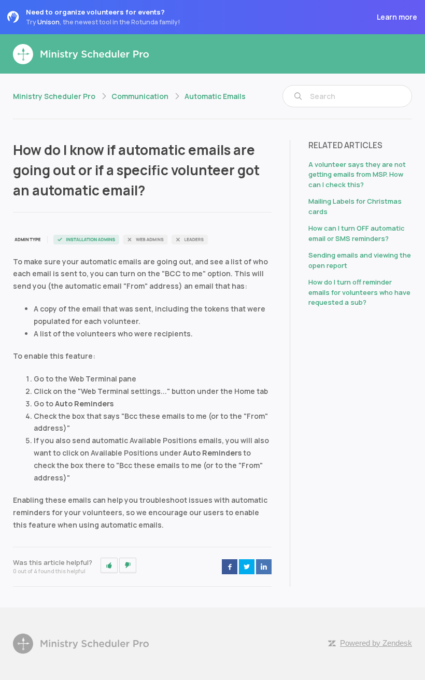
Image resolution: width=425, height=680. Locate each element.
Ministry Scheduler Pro (54, 96)
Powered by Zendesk (376, 643)
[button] (109, 565)
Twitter (246, 566)
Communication (139, 96)
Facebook (229, 566)
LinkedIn (264, 566)
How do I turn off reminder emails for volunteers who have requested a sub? (359, 292)
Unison (48, 22)
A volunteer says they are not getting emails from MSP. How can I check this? (357, 174)
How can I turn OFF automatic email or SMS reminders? (356, 233)
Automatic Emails (215, 96)
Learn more (397, 17)
